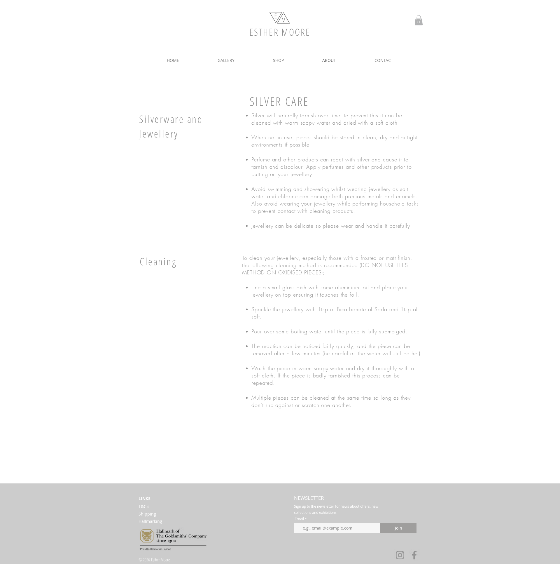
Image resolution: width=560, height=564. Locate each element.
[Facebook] (414, 555)
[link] (418, 20)
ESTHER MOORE (280, 32)
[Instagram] (400, 555)
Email (299, 519)
